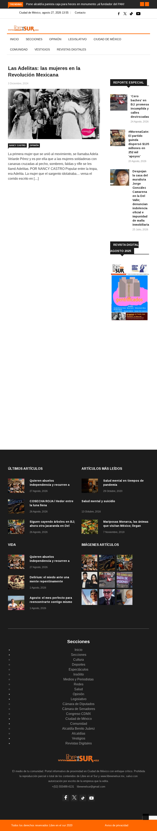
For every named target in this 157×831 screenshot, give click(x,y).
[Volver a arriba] (146, 817)
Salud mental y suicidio (98, 501)
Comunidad (19, 49)
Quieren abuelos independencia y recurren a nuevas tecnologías (50, 484)
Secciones (34, 39)
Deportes (78, 664)
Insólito (78, 674)
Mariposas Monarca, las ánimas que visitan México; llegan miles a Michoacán (125, 526)
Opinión (55, 39)
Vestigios (42, 49)
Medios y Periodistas (78, 679)
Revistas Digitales (71, 49)
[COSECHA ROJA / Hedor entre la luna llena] (17, 507)
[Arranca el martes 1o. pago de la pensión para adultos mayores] (124, 604)
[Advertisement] (133, 352)
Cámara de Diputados (78, 704)
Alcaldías (78, 733)
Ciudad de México (107, 39)
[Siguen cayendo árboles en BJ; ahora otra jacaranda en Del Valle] (17, 527)
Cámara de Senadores (78, 709)
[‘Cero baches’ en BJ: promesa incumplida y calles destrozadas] (118, 103)
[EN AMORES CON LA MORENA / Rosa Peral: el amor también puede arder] (89, 586)
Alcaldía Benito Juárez (78, 728)
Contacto (80, 12)
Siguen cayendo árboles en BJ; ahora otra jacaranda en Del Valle (52, 526)
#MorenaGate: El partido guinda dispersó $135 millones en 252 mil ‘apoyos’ (138, 144)
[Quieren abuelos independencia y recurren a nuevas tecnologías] (17, 486)
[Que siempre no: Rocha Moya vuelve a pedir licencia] (107, 604)
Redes (78, 684)
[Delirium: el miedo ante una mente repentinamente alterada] (17, 583)
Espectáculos (78, 669)
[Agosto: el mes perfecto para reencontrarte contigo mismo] (17, 604)
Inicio (14, 39)
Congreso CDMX (78, 714)
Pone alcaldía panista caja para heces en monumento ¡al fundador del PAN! (75, 4)
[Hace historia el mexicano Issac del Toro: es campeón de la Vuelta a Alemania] (89, 604)
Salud (78, 689)
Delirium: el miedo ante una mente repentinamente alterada (49, 581)
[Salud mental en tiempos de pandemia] (91, 486)
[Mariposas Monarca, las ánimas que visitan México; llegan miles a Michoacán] (91, 527)
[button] (142, 4)
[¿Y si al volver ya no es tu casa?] (124, 586)
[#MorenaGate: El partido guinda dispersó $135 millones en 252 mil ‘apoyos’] (117, 138)
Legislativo (77, 39)
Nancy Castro (17, 145)
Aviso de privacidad (116, 825)
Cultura (78, 659)
